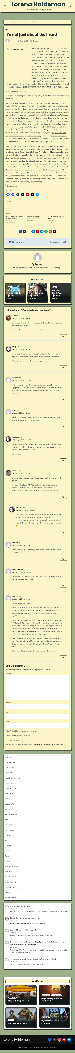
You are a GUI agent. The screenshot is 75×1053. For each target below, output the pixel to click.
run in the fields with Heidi (59, 149)
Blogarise (43, 1047)
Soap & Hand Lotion (12, 866)
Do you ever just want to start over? (28, 918)
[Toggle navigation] (5, 6)
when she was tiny (31, 155)
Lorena (15, 41)
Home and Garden (11, 788)
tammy (14, 471)
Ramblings (8, 851)
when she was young (59, 136)
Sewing (7, 861)
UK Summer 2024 (11, 882)
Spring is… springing (33, 216)
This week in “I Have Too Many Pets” (37, 293)
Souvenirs (8, 872)
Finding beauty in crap (57, 242)
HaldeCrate (9, 783)
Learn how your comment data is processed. (48, 745)
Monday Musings (11, 814)
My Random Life (11, 825)
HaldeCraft (8, 773)
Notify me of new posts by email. (18, 735)
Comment (9, 674)
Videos (7, 892)
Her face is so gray (34, 136)
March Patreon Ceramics (19, 1023)
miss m (15, 437)
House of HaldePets (57, 291)
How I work (9, 794)
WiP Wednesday (11, 898)
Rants (7, 856)
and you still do (45, 155)
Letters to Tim (10, 804)
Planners (8, 846)
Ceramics (8, 757)
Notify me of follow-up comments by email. (22, 731)
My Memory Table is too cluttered (27, 930)
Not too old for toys (17, 242)
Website (8, 722)
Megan (14, 347)
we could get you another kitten (56, 152)
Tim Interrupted (10, 877)
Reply (63, 336)
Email (8, 712)
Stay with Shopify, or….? (24, 906)
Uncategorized (10, 887)
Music (7, 820)
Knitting (7, 799)
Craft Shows (9, 768)
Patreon (7, 835)
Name (8, 703)
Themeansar (53, 1047)
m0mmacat (16, 569)
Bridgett (35, 41)
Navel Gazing (9, 830)
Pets (7, 29)
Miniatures (8, 809)
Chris (14, 410)
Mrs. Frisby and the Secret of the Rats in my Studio (39, 959)
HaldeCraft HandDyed (12, 778)
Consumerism (10, 762)
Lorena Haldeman (38, 4)
